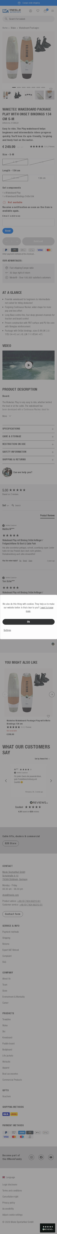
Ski (3, 1031)
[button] (6, 780)
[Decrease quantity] (6, 241)
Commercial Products (12, 1079)
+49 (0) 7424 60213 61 (29, 901)
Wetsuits (6, 1061)
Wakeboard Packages (29, 27)
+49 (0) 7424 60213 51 (31, 904)
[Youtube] (51, 1157)
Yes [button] (20, 561)
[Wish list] (37, 11)
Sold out (38, 241)
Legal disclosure (9, 1184)
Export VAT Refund (10, 950)
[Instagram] (31, 1157)
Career (5, 1002)
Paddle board (8, 1043)
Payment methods (10, 931)
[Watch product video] (28, 365)
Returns (5, 943)
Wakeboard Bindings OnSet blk (20, 196)
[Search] (37, 11)
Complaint (7, 956)
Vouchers (6, 1096)
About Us (6, 978)
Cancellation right (10, 1196)
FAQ (4, 962)
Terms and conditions (12, 1190)
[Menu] (52, 10)
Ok (28, 621)
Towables (6, 1019)
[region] (28, 780)
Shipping (6, 937)
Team (4, 984)
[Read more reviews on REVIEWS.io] (39, 803)
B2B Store (10, 843)
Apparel (5, 1067)
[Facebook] (41, 1157)
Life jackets (7, 1055)
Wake (13, 27)
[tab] (47, 516)
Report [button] (25, 561)
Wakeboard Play (13, 192)
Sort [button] (4, 505)
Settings (7, 630)
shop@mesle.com (10, 895)
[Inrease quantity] (17, 241)
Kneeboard (7, 1037)
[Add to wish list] (51, 89)
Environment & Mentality (13, 996)
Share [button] (30, 561)
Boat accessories (10, 1073)
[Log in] (30, 11)
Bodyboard (7, 1049)
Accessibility (8, 1208)
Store (4, 990)
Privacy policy (8, 1202)
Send (8, 230)
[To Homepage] (11, 10)
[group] (28, 490)
